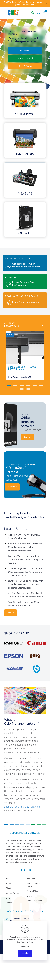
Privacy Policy (32, 879)
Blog (8, 898)
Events (29, 896)
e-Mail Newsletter (34, 901)
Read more (25, 946)
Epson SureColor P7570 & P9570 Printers (22, 368)
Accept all (25, 953)
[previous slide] (34, 325)
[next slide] (42, 325)
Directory (10, 888)
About (8, 883)
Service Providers (13, 893)
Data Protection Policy (25, 942)
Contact (9, 903)
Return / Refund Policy (33, 884)
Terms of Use (32, 891)
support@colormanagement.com (22, 806)
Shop (8, 879)
